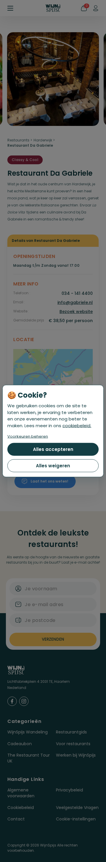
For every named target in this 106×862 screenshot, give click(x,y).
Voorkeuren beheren (27, 436)
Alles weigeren (53, 466)
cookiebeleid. (76, 425)
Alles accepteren (53, 449)
